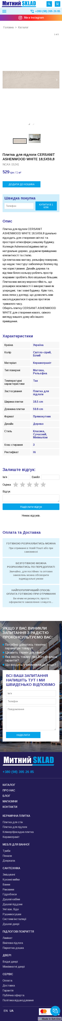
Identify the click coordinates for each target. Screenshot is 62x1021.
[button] (29, 124)
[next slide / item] (57, 79)
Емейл (36, 477)
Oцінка (7, 484)
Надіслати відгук (31, 507)
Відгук (6, 491)
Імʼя (5, 477)
